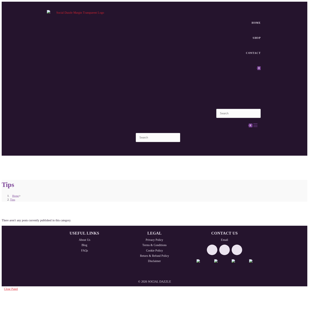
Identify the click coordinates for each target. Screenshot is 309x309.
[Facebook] (212, 250)
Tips (12, 199)
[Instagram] (224, 250)
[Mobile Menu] (255, 125)
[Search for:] (260, 125)
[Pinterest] (237, 250)
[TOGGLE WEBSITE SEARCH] (260, 83)
